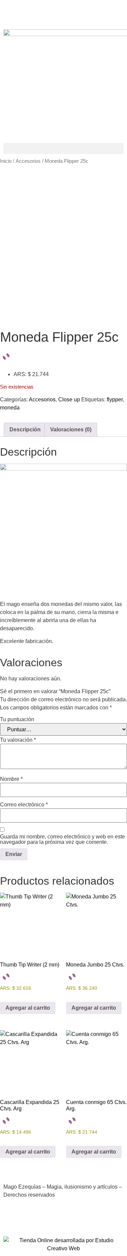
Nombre (11, 779)
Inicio (6, 161)
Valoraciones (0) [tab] (70, 429)
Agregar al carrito (27, 1008)
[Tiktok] (66, 11)
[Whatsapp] (85, 1219)
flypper (115, 399)
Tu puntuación (17, 719)
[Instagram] (48, 11)
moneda (10, 407)
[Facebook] (11, 11)
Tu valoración (18, 740)
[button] (63, 148)
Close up (69, 399)
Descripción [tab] (25, 429)
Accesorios (28, 161)
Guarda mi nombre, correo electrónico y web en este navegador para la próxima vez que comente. (62, 839)
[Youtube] (30, 11)
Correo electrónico (24, 804)
